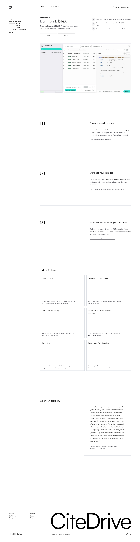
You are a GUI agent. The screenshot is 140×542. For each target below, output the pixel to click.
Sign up (66, 35)
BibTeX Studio (13, 516)
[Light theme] (10, 534)
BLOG (11, 32)
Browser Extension (14, 520)
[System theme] (14, 534)
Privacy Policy (127, 534)
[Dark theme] (12, 534)
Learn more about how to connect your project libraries (107, 189)
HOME (11, 19)
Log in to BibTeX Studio (122, 7)
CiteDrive (43, 6)
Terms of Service (116, 534)
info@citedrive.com (64, 534)
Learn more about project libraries (100, 139)
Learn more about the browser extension (102, 239)
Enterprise (12, 518)
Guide (48, 35)
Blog (31, 518)
